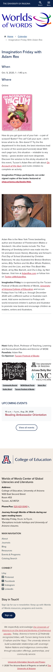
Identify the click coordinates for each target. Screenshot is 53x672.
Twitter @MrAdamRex (15, 276)
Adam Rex (42, 385)
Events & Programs (11, 554)
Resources (7, 550)
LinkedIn (9, 589)
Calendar (22, 36)
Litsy (4, 573)
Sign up (8, 615)
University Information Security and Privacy (26, 662)
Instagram (10, 585)
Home (10, 36)
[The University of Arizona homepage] (16, 3)
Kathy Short (7, 389)
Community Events (10, 385)
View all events (26, 427)
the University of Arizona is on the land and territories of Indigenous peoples (26, 630)
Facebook (10, 581)
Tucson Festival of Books (27, 355)
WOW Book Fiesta (27, 385)
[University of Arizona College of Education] (26, 459)
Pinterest (9, 577)
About (5, 538)
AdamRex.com (29, 273)
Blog (4, 546)
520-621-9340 (21, 506)
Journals (6, 542)
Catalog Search (9, 558)
